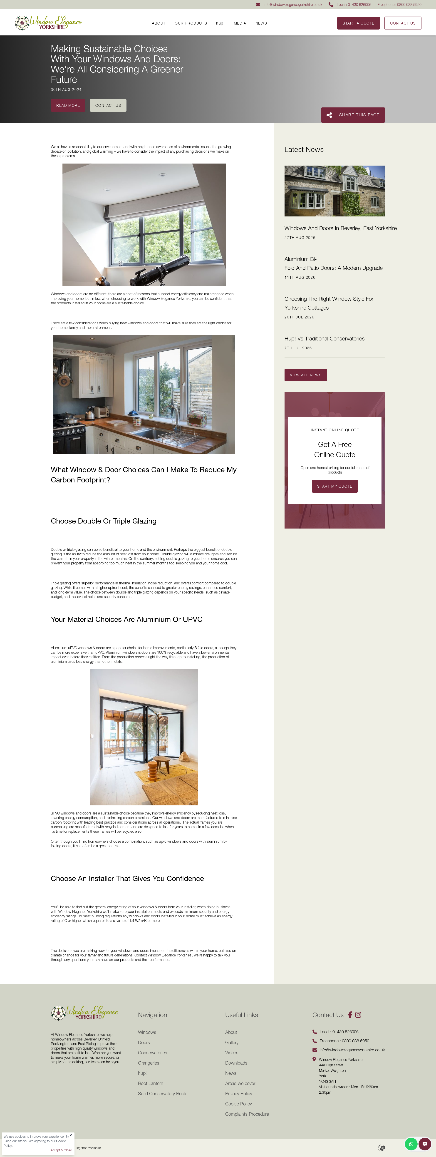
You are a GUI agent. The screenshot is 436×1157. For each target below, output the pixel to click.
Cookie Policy (238, 1104)
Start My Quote (334, 486)
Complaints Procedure (247, 1114)
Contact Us (403, 23)
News (261, 23)
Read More (68, 105)
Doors (144, 1042)
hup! (220, 23)
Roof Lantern (150, 1083)
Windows (147, 1032)
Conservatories (152, 1052)
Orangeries (148, 1063)
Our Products (191, 23)
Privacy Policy (238, 1093)
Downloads (236, 1063)
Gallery (231, 1042)
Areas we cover (240, 1083)
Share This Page (359, 114)
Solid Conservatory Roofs (163, 1093)
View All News (306, 375)
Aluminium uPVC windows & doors (78, 648)
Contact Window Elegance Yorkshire (162, 955)
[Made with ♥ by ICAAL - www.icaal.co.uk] (381, 1148)
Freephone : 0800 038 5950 (399, 4)
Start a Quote (358, 23)
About (159, 23)
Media (240, 23)
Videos (231, 1052)
